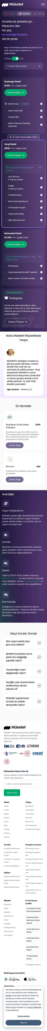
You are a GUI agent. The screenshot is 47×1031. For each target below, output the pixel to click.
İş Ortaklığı (7, 924)
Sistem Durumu (8, 931)
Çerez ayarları (23, 1016)
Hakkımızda (7, 904)
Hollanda (6, 833)
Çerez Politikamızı (34, 1007)
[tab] (10, 14)
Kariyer (6, 920)
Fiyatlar (6, 908)
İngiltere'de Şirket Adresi (11, 887)
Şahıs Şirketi (29, 806)
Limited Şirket (29, 810)
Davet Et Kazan (8, 916)
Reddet (8, 995)
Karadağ (6, 829)
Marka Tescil (29, 821)
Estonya (6, 818)
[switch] (15, 58)
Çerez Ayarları (8, 935)
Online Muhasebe (31, 825)
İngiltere (6, 814)
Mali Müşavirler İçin (9, 927)
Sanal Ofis (28, 818)
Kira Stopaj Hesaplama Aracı (34, 859)
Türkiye (6, 806)
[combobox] (23, 66)
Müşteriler (7, 912)
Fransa (6, 821)
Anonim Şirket (29, 814)
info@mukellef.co (32, 581)
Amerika (6, 810)
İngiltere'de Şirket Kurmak (12, 876)
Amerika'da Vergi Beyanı (11, 866)
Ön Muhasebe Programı (32, 829)
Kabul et (23, 1023)
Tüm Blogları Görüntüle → (33, 965)
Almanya (6, 837)
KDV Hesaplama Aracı (32, 848)
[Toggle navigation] (43, 4)
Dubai (6, 825)
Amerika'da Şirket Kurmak (12, 848)
